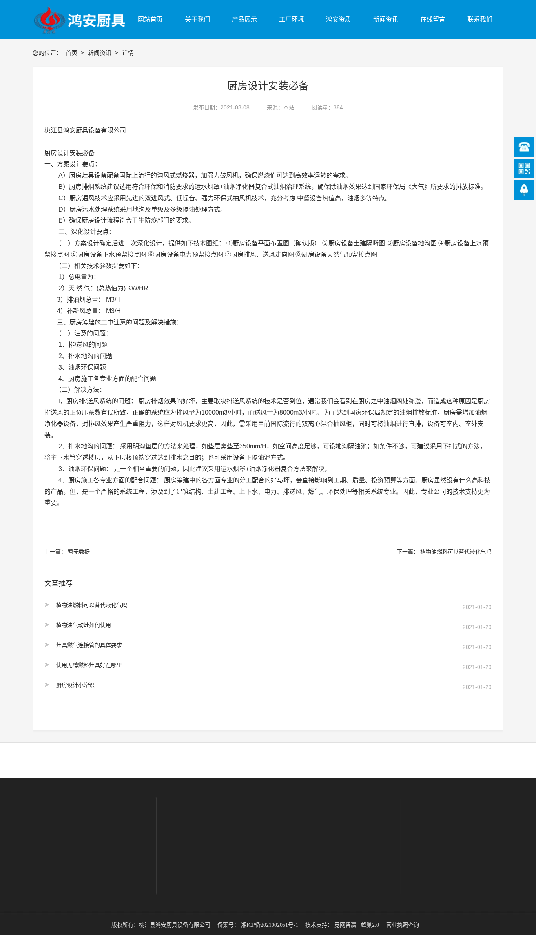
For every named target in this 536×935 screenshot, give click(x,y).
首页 (72, 52)
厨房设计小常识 (75, 685)
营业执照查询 (402, 925)
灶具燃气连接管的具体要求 (89, 645)
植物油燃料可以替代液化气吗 (456, 552)
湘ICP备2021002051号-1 (269, 925)
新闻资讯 (100, 52)
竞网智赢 (345, 925)
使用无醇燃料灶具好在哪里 (89, 665)
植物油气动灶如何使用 (83, 625)
